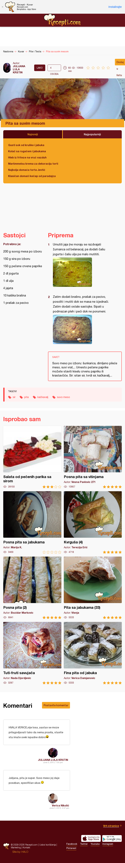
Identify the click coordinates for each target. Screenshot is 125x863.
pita (26, 397)
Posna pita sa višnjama (93, 457)
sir (14, 397)
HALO (24, 851)
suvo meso (63, 397)
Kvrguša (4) (93, 522)
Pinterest (71, 848)
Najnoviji (33, 134)
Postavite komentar (56, 705)
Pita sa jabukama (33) (93, 588)
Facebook (71, 844)
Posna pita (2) (32, 588)
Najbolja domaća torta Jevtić (26, 169)
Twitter (84, 844)
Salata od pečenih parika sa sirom (32, 457)
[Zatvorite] (2, 7)
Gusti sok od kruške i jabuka (26, 145)
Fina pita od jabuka (93, 653)
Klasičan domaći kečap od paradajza (32, 175)
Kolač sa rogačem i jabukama (27, 151)
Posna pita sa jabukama (32, 522)
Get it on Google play (112, 838)
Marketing (16, 847)
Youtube (95, 844)
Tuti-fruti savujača (32, 653)
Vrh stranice (111, 825)
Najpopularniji (92, 134)
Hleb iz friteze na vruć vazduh (27, 157)
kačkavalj (42, 397)
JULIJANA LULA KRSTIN (19, 69)
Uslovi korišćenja (47, 844)
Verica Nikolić (60, 805)
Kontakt (26, 847)
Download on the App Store (91, 838)
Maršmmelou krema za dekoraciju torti (33, 163)
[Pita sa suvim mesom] (83, 272)
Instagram (108, 844)
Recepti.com (62, 20)
